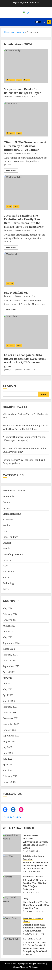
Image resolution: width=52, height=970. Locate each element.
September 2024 (11, 643)
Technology (8, 583)
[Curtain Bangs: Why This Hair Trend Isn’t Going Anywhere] (12, 925)
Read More (11, 170)
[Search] (43, 21)
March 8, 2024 (23, 296)
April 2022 (8, 764)
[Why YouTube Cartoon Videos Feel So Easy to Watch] (12, 843)
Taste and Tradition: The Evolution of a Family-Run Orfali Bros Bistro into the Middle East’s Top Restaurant (24, 221)
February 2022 (10, 776)
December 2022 (11, 718)
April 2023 (8, 695)
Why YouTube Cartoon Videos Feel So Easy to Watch (35, 844)
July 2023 (7, 677)
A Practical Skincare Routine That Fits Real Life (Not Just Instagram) (35, 885)
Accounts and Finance (14, 490)
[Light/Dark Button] (38, 22)
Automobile (9, 496)
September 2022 (11, 735)
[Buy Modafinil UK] (26, 269)
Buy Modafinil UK (16, 292)
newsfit (9, 97)
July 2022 (7, 747)
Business (7, 508)
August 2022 (9, 741)
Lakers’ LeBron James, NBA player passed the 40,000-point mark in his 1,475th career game (25, 360)
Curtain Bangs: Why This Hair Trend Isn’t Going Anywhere (34, 927)
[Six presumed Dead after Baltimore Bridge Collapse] (26, 66)
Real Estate (8, 571)
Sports (6, 577)
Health (10, 283)
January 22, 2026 (32, 934)
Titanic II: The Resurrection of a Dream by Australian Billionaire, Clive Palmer (25, 145)
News (19, 80)
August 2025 (9, 625)
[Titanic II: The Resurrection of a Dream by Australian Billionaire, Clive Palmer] (26, 119)
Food (9, 206)
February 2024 (10, 654)
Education (8, 519)
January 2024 (9, 660)
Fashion (6, 525)
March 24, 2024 (24, 154)
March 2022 (9, 770)
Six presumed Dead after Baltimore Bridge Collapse (22, 91)
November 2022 (11, 724)
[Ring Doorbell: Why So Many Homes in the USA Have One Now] (12, 905)
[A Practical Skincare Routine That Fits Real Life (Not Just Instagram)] (12, 884)
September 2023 (11, 666)
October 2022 (9, 729)
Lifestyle (7, 560)
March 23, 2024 (24, 231)
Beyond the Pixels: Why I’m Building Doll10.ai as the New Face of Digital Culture (35, 867)
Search (9, 385)
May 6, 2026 (30, 851)
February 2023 (10, 706)
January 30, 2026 (32, 893)
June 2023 (8, 683)
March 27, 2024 (23, 97)
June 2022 (8, 753)
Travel (26, 80)
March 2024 (9, 648)
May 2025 (7, 637)
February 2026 (10, 614)
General (10, 80)
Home (7, 32)
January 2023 (9, 712)
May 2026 (7, 608)
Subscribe (49, 22)
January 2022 (9, 782)
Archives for (18, 32)
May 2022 (7, 758)
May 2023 (7, 689)
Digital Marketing (12, 513)
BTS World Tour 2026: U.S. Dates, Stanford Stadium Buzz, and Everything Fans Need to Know (35, 948)
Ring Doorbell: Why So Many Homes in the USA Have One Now (36, 905)
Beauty (6, 502)
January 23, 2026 (32, 912)
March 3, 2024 (23, 370)
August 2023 (9, 672)
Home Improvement (13, 554)
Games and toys (11, 536)
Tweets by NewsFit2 (12, 816)
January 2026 (9, 619)
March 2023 (9, 701)
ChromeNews (19, 967)
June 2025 (8, 631)
